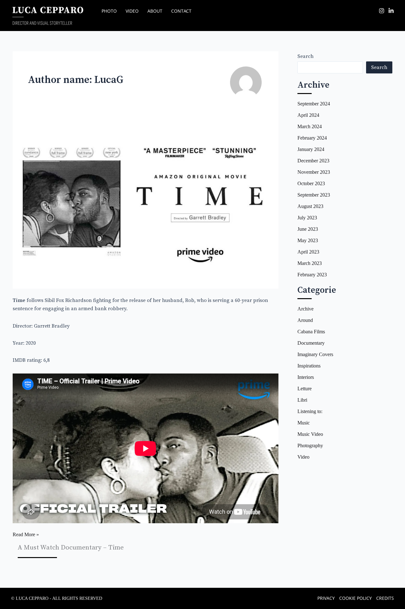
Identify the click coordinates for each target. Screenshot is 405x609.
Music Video (310, 434)
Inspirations (309, 365)
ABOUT (154, 11)
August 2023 (310, 206)
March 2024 (309, 126)
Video (303, 457)
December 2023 (313, 160)
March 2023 (309, 263)
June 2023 (307, 229)
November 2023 (313, 172)
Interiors (305, 377)
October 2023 (311, 183)
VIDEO (132, 11)
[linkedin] (391, 11)
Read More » (26, 535)
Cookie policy (355, 598)
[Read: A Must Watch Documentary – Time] (145, 200)
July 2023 (307, 217)
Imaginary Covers (315, 354)
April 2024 (308, 115)
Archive (305, 308)
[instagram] (381, 11)
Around (305, 320)
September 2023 (313, 195)
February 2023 (312, 274)
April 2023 (308, 251)
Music (303, 422)
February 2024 (312, 138)
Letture (304, 388)
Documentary (311, 343)
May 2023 (307, 240)
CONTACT (181, 11)
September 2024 (313, 103)
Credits (385, 598)
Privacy (326, 598)
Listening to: (309, 411)
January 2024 (310, 149)
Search (305, 56)
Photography (310, 445)
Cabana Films (311, 331)
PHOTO (109, 11)
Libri (302, 400)
